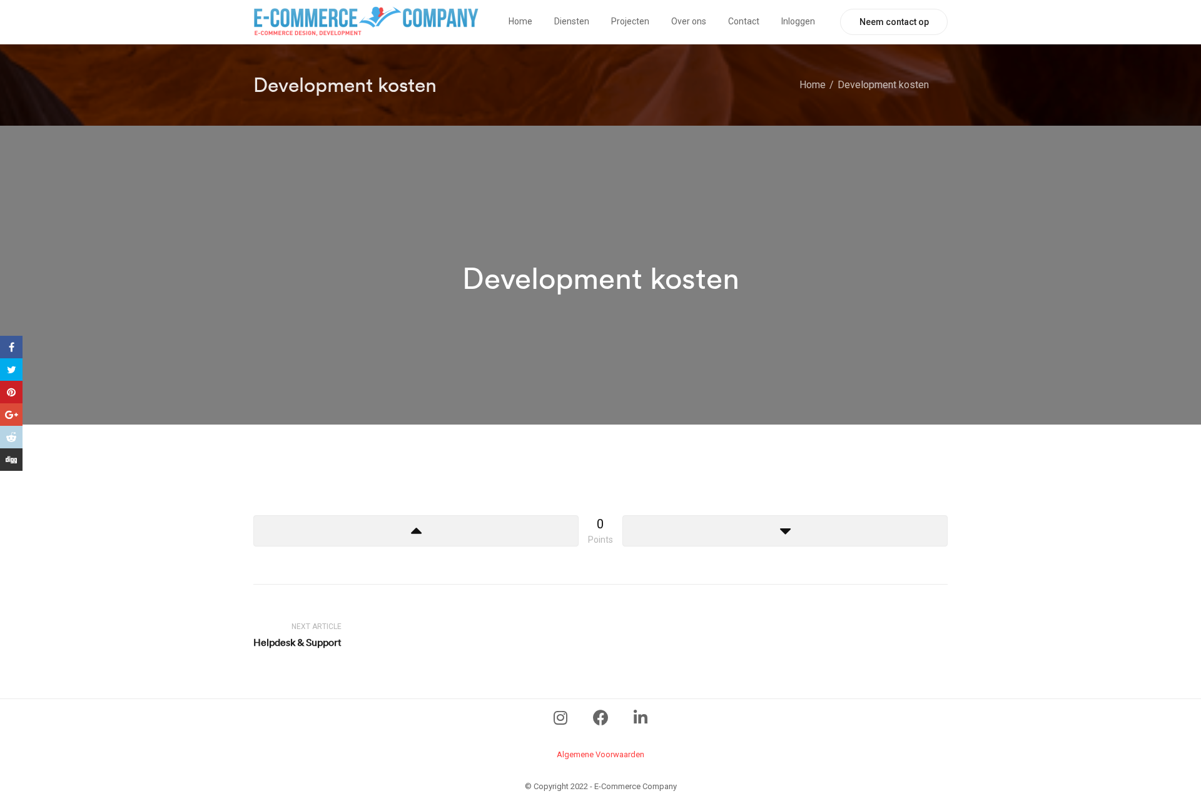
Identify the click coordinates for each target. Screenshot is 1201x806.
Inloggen (798, 21)
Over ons (688, 21)
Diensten (571, 21)
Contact (743, 21)
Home (520, 21)
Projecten (630, 21)
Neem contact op (894, 22)
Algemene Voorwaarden (600, 754)
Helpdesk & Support (297, 642)
